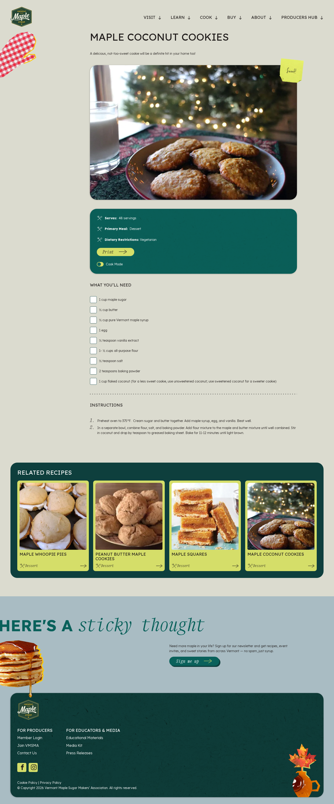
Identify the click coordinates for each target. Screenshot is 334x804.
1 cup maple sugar (113, 300)
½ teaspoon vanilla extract (119, 340)
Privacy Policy (50, 783)
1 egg (103, 330)
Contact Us (27, 753)
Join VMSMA (28, 745)
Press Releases (79, 753)
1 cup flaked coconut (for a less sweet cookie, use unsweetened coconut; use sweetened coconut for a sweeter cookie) (187, 381)
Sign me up (187, 661)
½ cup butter (108, 310)
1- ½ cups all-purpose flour (118, 351)
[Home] (21, 17)
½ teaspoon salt (111, 361)
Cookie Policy (27, 783)
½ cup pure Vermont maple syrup (123, 320)
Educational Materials (84, 737)
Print (108, 251)
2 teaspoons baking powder (119, 371)
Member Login (29, 737)
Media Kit (74, 745)
